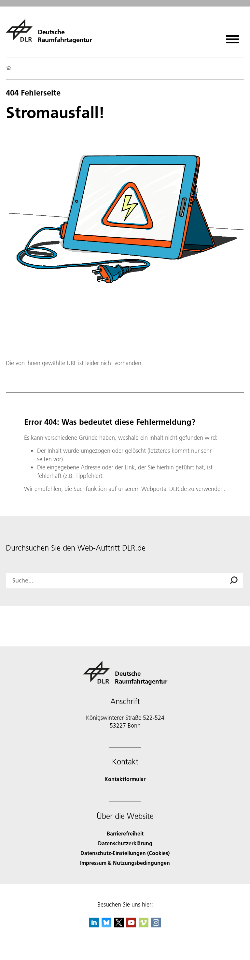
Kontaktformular (125, 778)
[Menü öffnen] (232, 37)
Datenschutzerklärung (125, 843)
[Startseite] (9, 68)
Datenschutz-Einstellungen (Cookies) (125, 852)
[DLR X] (119, 925)
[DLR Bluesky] (106, 925)
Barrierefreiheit (125, 833)
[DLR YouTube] (131, 925)
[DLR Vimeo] (143, 925)
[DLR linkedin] (94, 925)
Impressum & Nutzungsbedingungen (125, 862)
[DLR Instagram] (156, 925)
